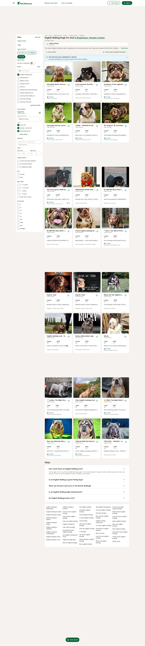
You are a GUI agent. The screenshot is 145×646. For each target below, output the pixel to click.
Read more (124, 48)
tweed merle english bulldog (118, 537)
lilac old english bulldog (70, 521)
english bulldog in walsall (51, 518)
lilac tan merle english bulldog (119, 517)
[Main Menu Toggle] (13, 3)
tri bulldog (82, 531)
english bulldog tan (68, 524)
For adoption (31, 52)
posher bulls (116, 541)
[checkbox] (18, 74)
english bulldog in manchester (51, 507)
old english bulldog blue (103, 507)
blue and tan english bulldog (102, 517)
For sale (21, 52)
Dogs (19, 45)
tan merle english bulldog (84, 535)
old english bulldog (85, 507)
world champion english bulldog (86, 540)
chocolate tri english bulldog (102, 529)
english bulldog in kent (53, 536)
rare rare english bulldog (117, 525)
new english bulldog (118, 529)
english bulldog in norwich (68, 507)
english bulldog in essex (53, 515)
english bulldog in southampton (51, 532)
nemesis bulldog (101, 513)
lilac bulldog (83, 521)
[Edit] (39, 112)
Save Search (52, 52)
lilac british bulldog (69, 527)
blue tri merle (100, 533)
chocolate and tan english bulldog (68, 531)
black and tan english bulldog (119, 512)
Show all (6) (23, 134)
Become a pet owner (51, 3)
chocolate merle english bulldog (119, 532)
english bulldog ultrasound (100, 521)
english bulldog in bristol (53, 512)
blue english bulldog (85, 544)
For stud (21, 57)
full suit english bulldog (103, 510)
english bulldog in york (53, 539)
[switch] (32, 63)
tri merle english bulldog (103, 525)
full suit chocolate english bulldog (118, 507)
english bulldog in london (51, 523)
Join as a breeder (67, 3)
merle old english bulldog (101, 541)
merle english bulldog (119, 521)
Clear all (37, 37)
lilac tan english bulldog (86, 528)
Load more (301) (35, 105)
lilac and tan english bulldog (69, 517)
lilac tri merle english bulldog (69, 512)
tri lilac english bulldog (86, 518)
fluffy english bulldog (86, 515)
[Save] (68, 85)
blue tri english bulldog (70, 542)
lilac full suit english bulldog (102, 537)
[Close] (127, 57)
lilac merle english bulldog (85, 524)
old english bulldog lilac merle (70, 535)
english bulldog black (69, 539)
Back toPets (22, 41)
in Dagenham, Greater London (90, 38)
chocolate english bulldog (84, 511)
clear (38, 66)
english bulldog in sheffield (51, 528)
